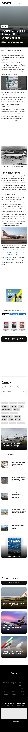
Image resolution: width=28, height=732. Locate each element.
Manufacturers (7, 416)
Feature (13, 406)
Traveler (12, 423)
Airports (13, 403)
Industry (5, 413)
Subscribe (14, 686)
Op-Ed (4, 419)
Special (4, 423)
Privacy (22, 694)
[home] (6, 3)
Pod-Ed (10, 419)
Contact (6, 691)
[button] (20, 3)
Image (9, 257)
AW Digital (14, 689)
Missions (18, 416)
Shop (22, 688)
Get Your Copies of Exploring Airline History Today (14, 339)
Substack (14, 694)
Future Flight (6, 409)
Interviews (14, 413)
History (4, 26)
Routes (17, 419)
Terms (22, 691)
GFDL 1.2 (11, 252)
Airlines (4, 403)
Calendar (14, 691)
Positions (6, 694)
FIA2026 (21, 406)
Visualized (21, 423)
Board (6, 689)
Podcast (22, 697)
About (6, 686)
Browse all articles (14, 582)
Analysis (21, 403)
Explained (5, 406)
